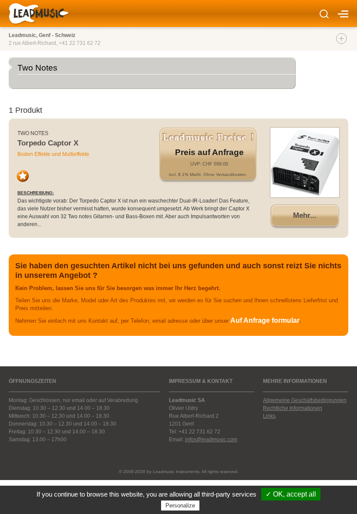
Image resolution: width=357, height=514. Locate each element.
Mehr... (305, 215)
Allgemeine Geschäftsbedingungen (305, 400)
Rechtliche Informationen (292, 408)
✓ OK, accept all (291, 494)
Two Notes (32, 133)
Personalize (180, 505)
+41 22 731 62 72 (80, 43)
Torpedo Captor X (47, 143)
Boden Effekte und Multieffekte (53, 154)
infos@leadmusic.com (211, 439)
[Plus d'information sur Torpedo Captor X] (304, 162)
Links (269, 416)
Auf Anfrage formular (265, 320)
